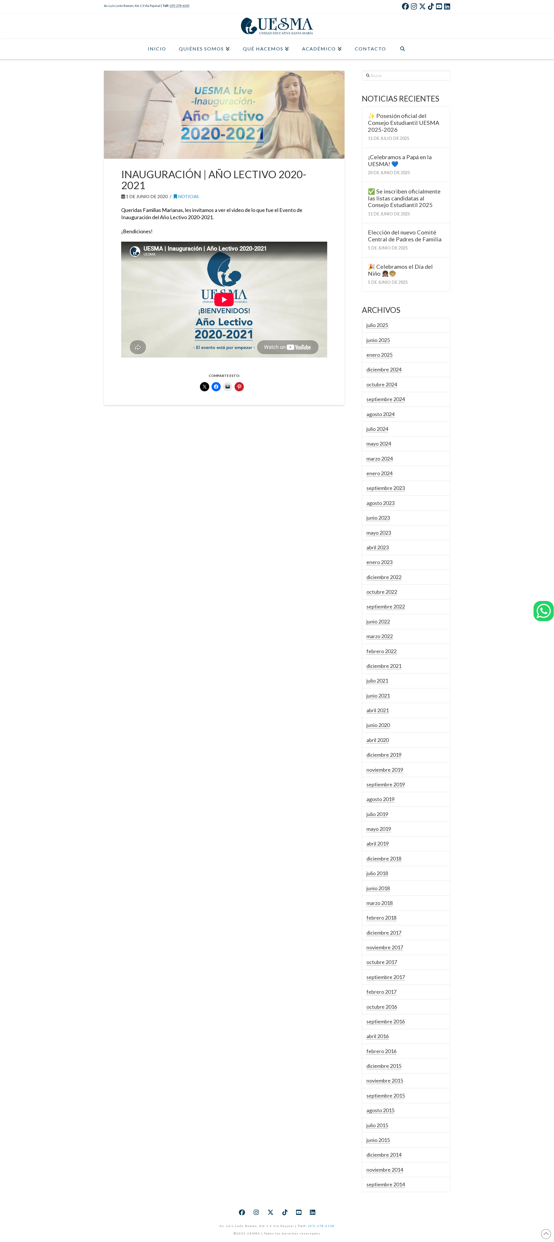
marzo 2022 (379, 636)
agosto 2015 (380, 1110)
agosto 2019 (380, 799)
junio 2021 (378, 695)
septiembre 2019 (385, 784)
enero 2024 (379, 473)
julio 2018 (377, 873)
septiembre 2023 (385, 488)
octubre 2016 (381, 1007)
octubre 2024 (381, 384)
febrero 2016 (381, 1051)
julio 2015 (377, 1125)
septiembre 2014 (385, 1184)
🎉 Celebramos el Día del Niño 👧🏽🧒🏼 (400, 270)
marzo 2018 (379, 903)
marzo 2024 (379, 458)
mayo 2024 (378, 443)
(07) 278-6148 (321, 1226)
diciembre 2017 (383, 932)
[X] (422, 6)
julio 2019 (377, 814)
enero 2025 (379, 355)
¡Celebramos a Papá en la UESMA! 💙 (400, 160)
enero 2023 (379, 562)
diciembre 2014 (383, 1154)
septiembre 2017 (385, 977)
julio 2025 (377, 325)
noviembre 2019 (384, 769)
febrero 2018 (381, 917)
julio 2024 (377, 429)
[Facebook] (405, 6)
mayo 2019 (378, 829)
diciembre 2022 (383, 577)
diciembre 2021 (383, 666)
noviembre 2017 (384, 947)
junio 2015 (378, 1140)
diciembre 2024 (383, 369)
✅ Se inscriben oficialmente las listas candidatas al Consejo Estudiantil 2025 (404, 198)
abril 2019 (377, 843)
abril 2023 (377, 547)
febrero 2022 (381, 651)
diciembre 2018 (383, 858)
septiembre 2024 (385, 399)
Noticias (188, 196)
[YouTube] (439, 6)
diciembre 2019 (383, 754)
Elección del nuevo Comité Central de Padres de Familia (404, 236)
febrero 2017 (381, 992)
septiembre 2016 (385, 1021)
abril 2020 (377, 740)
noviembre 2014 (384, 1169)
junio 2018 (378, 888)
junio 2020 (378, 725)
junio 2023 (378, 517)
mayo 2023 (378, 532)
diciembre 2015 (383, 1066)
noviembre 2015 (384, 1080)
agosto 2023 (380, 503)
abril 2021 (377, 710)
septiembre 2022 (385, 606)
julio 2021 (377, 680)
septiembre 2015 (385, 1095)
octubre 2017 (381, 962)
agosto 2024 (380, 414)
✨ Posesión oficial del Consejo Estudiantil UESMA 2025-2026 (403, 122)
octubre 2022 (381, 592)
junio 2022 (378, 621)
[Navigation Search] (402, 49)
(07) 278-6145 (179, 5)
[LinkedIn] (447, 6)
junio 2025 (378, 340)
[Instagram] (414, 6)
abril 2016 (377, 1036)
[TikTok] (431, 6)
